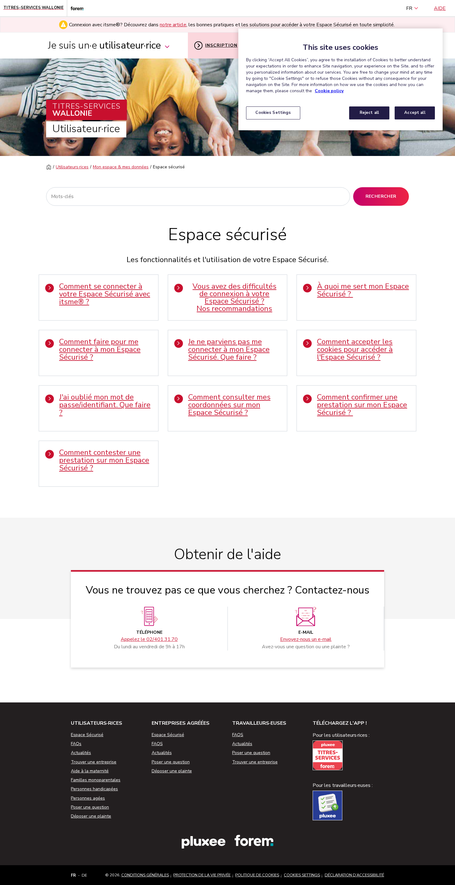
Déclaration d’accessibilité (354, 875)
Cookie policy (329, 91)
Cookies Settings (302, 875)
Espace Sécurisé (87, 735)
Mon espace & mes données (121, 167)
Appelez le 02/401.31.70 (149, 639)
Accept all (414, 112)
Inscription (221, 45)
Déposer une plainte (91, 816)
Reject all (369, 112)
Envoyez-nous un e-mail (306, 639)
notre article (173, 24)
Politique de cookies (257, 875)
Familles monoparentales (95, 780)
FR (409, 8)
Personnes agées (88, 798)
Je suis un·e (104, 45)
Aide (440, 8)
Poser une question (90, 807)
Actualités (81, 753)
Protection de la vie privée (202, 875)
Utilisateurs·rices (72, 167)
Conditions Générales (145, 875)
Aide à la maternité (90, 771)
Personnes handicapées (94, 789)
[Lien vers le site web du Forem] (75, 8)
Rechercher (381, 196)
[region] (340, 79)
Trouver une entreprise (93, 762)
